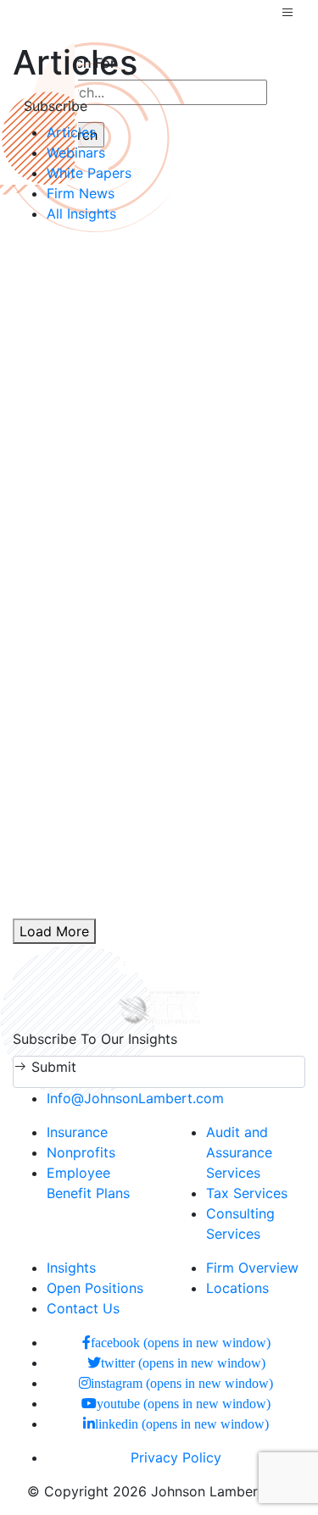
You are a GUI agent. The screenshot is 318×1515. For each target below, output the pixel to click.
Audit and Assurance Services (239, 1152)
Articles (71, 132)
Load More (54, 931)
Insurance (77, 1132)
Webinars (76, 152)
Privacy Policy (176, 1457)
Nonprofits (81, 1152)
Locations (237, 1287)
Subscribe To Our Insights (95, 1038)
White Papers (89, 172)
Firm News (80, 193)
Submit (51, 1066)
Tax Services (246, 1193)
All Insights (81, 213)
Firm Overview (252, 1267)
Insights (71, 1267)
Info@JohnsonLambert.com (135, 1098)
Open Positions (95, 1287)
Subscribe (55, 105)
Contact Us (83, 1308)
